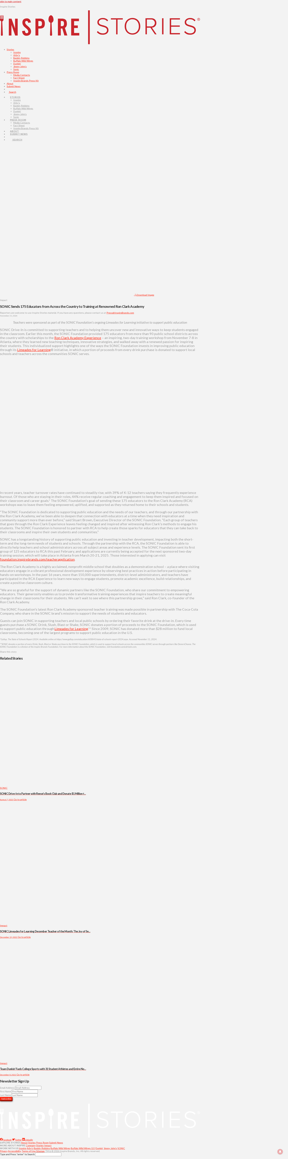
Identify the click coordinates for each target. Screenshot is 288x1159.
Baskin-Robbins (21, 58)
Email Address (7, 1087)
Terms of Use (29, 1151)
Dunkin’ (17, 63)
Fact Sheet (19, 77)
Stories (10, 49)
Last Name (5, 1095)
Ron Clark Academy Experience (77, 338)
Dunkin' (99, 1148)
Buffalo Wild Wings (23, 60)
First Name (5, 1091)
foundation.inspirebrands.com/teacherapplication (37, 559)
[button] (3, 423)
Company (31, 1145)
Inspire (17, 52)
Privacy (4, 1151)
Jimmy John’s (20, 66)
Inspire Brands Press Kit (26, 80)
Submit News (13, 86)
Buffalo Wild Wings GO (83, 1148)
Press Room (13, 72)
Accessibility (14, 1151)
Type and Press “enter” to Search (17, 1154)
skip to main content (10, 1)
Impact (48, 1145)
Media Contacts (21, 75)
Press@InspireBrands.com (120, 312)
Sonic (16, 69)
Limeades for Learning (34, 350)
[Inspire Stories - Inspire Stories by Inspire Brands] (100, 41)
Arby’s (16, 55)
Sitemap (40, 1151)
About (10, 83)
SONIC (121, 1148)
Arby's (30, 1148)
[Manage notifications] (280, 1151)
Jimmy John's (110, 1148)
